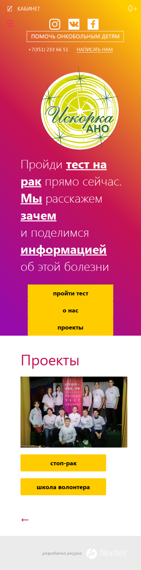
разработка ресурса (62, 553)
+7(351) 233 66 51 (48, 49)
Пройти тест (70, 293)
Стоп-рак (63, 462)
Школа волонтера (63, 486)
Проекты (70, 327)
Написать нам (95, 50)
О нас (70, 310)
